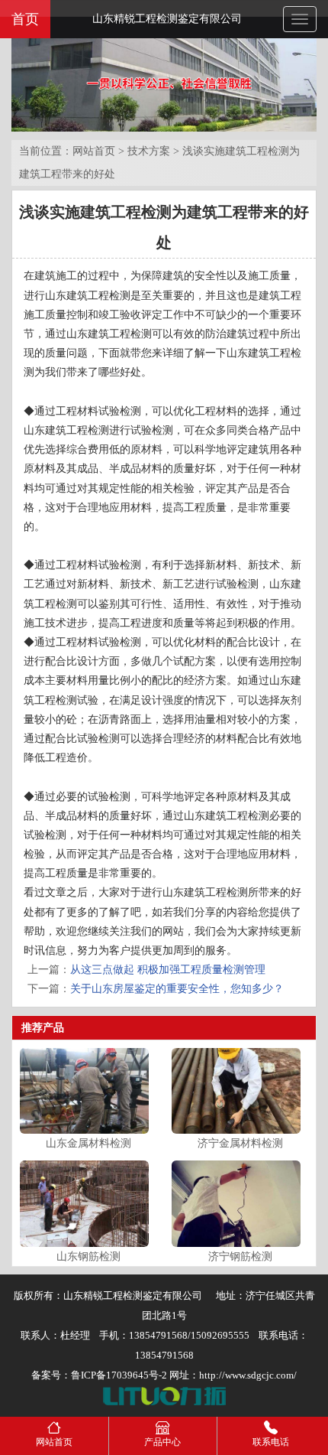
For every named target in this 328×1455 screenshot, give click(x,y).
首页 (25, 19)
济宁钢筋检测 (240, 1256)
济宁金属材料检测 (240, 1143)
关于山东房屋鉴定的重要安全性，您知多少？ (177, 988)
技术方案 (148, 151)
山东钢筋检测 (88, 1256)
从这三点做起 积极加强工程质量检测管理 (167, 969)
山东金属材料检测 (88, 1143)
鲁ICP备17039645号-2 (119, 1375)
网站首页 (93, 151)
